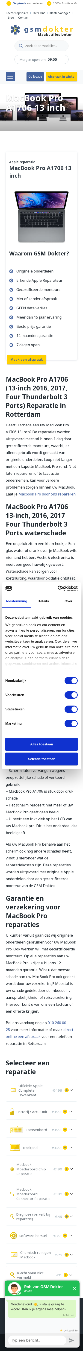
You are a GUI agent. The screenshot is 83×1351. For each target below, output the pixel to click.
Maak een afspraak (26, 359)
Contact (23, 18)
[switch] (71, 695)
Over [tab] (68, 601)
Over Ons (39, 13)
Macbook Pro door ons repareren (47, 494)
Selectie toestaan (41, 759)
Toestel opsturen (17, 13)
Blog (11, 18)
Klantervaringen (60, 13)
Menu (10, 76)
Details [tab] (43, 601)
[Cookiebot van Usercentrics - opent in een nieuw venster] (58, 589)
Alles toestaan (41, 744)
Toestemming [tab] (16, 601)
